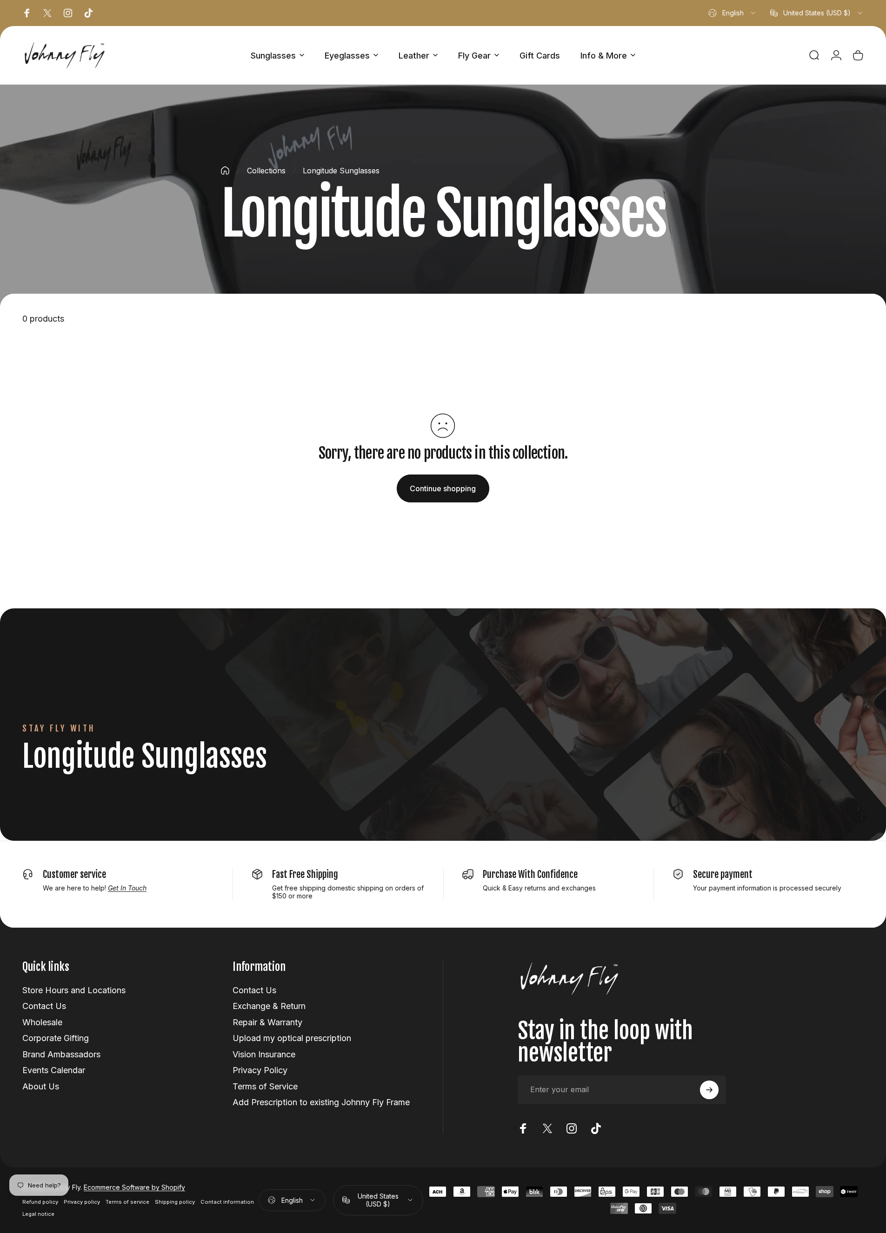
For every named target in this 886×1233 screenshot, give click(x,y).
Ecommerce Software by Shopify (134, 1187)
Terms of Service (265, 1086)
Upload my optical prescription (292, 1038)
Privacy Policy (260, 1070)
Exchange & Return (269, 1006)
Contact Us (44, 1006)
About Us (40, 1086)
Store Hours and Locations (74, 990)
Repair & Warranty (267, 1022)
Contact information (227, 1202)
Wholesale (42, 1022)
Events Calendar (53, 1070)
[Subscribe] (709, 1090)
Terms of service (127, 1202)
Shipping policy (175, 1202)
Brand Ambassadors (61, 1054)
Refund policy (40, 1202)
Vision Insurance (264, 1054)
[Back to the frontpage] (225, 170)
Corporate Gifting (55, 1038)
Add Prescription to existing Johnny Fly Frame (321, 1102)
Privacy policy (82, 1202)
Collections (266, 170)
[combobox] (732, 13)
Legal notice (38, 1214)
